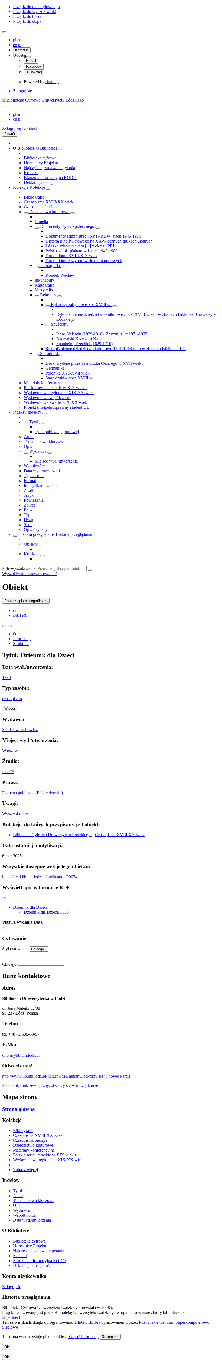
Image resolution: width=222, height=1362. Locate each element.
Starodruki (49, 353)
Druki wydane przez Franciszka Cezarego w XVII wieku (94, 363)
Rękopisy (48, 294)
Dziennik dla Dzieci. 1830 (46, 912)
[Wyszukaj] (90, 570)
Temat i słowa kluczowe (44, 441)
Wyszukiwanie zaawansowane (29, 573)
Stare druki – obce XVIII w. (69, 378)
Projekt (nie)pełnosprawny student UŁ (56, 407)
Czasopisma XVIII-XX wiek (48, 202)
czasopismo (12, 698)
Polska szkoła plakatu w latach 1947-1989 (81, 251)
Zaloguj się (22, 91)
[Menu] (4, 32)
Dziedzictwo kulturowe (49, 211)
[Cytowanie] (10, 626)
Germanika (54, 368)
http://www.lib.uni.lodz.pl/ (25, 1076)
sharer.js (52, 81)
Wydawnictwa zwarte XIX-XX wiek (55, 402)
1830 (6, 677)
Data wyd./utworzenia (43, 470)
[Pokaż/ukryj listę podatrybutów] (26, 423)
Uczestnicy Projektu (41, 163)
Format (30, 480)
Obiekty (31, 544)
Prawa (29, 510)
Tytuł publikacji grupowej (57, 431)
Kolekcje (21, 187)
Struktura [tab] (21, 643)
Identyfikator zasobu (41, 485)
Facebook (33, 66)
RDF (6, 898)
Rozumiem (110, 1337)
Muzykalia (44, 290)
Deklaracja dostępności (43, 182)
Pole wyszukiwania (18, 568)
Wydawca (37, 451)
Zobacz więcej (25, 1169)
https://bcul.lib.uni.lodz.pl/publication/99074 (39, 877)
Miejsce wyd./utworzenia (56, 461)
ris (15, 610)
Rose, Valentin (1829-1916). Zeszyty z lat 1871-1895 (101, 334)
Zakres (29, 505)
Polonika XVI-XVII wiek (67, 373)
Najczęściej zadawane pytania (49, 167)
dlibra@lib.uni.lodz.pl (21, 1055)
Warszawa (11, 750)
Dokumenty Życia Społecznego (67, 226)
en (19, 39)
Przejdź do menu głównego (36, 6)
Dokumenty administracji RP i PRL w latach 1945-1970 (93, 236)
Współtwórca (35, 466)
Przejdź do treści (27, 16)
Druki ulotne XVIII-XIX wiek (71, 255)
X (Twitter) (34, 72)
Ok (6, 1347)
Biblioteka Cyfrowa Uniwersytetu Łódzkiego (52, 834)
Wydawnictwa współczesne (47, 397)
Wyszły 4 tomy (15, 813)
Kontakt (31, 172)
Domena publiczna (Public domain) (32, 793)
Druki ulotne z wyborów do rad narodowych (83, 260)
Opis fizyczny (36, 529)
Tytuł (33, 422)
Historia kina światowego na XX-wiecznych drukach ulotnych (98, 241)
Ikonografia (50, 265)
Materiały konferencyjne (45, 382)
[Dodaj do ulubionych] (4, 626)
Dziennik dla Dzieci (30, 907)
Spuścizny (60, 324)
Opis (28, 446)
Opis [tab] (17, 633)
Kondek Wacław (59, 275)
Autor (29, 436)
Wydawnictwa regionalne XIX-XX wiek (59, 392)
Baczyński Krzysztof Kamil (80, 338)
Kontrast (21, 50)
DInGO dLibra (87, 1322)
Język (29, 495)
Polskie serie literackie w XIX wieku (55, 387)
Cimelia (41, 221)
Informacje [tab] (22, 638)
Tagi (27, 514)
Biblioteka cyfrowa (40, 158)
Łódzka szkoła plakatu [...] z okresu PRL (80, 246)
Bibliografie (34, 197)
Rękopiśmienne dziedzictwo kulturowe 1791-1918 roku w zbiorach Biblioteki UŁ (115, 348)
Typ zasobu (34, 475)
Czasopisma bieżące (41, 207)
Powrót (9, 134)
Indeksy (20, 412)
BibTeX (20, 615)
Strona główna (18, 1109)
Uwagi (29, 519)
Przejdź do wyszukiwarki (34, 11)
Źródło (29, 490)
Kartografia (44, 285)
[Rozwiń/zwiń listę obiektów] (60, 149)
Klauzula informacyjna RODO (50, 177)
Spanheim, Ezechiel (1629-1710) (84, 343)
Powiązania (34, 500)
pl (15, 39)
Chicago (9, 964)
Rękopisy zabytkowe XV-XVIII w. (81, 304)
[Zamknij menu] (4, 106)
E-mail (31, 61)
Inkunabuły (44, 280)
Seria (28, 524)
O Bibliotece (24, 148)
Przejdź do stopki (28, 21)
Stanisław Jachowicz (20, 729)
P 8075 (8, 771)
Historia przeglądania (37, 534)
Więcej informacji (83, 1336)
